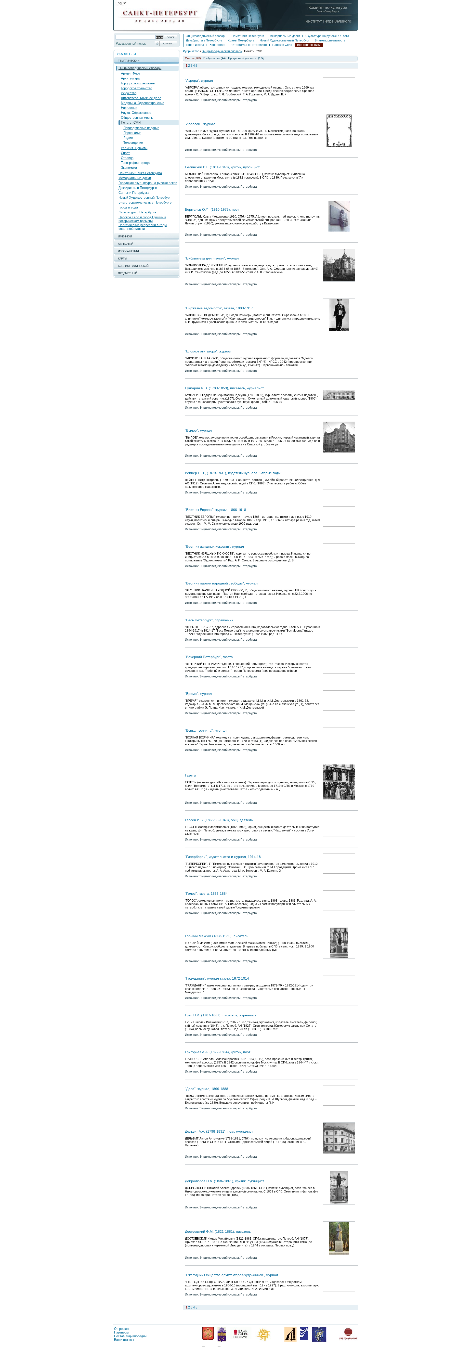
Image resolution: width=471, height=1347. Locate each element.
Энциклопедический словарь (139, 68)
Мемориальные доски (134, 178)
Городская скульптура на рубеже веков (147, 183)
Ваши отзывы (124, 1340)
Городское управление (138, 83)
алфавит (168, 43)
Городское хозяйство (136, 88)
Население (129, 108)
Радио (128, 138)
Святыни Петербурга (133, 192)
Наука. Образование (136, 113)
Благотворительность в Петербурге (144, 202)
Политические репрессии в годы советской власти (142, 227)
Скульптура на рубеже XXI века (327, 36)
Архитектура (130, 78)
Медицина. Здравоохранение (142, 103)
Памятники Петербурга (248, 36)
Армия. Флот (130, 73)
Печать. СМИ (131, 122)
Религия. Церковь (134, 148)
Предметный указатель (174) (246, 58)
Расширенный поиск (131, 43)
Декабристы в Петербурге (137, 188)
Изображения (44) (214, 58)
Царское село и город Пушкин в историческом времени (142, 219)
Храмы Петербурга (241, 40)
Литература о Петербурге (137, 212)
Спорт (125, 153)
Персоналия (132, 133)
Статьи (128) (193, 58)
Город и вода (128, 207)
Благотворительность (330, 40)
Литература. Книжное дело (141, 98)
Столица (127, 158)
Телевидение (133, 142)
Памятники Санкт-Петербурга (140, 173)
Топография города (135, 163)
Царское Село (282, 45)
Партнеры (121, 1332)
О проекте (121, 1329)
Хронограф (217, 45)
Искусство (128, 93)
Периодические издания (141, 128)
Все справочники (309, 45)
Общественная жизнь (137, 117)
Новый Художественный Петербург (144, 197)
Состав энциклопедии (130, 1336)
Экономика (129, 167)
